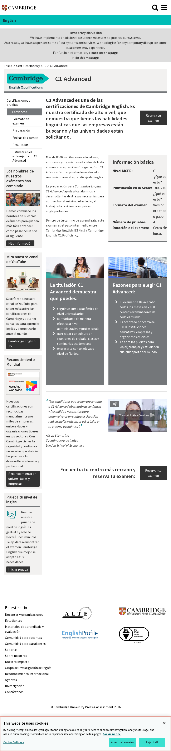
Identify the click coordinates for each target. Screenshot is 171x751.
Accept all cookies (122, 742)
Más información (20, 243)
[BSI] (134, 651)
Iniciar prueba (18, 569)
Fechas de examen (25, 137)
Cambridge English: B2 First (65, 230)
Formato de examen (21, 121)
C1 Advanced (18, 112)
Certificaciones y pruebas (18, 102)
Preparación (21, 130)
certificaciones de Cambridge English (87, 106)
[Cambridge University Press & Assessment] (142, 623)
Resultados (21, 145)
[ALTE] (77, 627)
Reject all (152, 742)
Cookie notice (112, 734)
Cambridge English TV (21, 343)
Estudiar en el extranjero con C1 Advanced (25, 156)
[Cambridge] (19, 9)
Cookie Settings (13, 742)
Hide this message (85, 57)
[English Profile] (80, 646)
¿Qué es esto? (159, 179)
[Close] (164, 723)
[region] (85, 734)
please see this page (103, 52)
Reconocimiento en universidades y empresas (22, 479)
